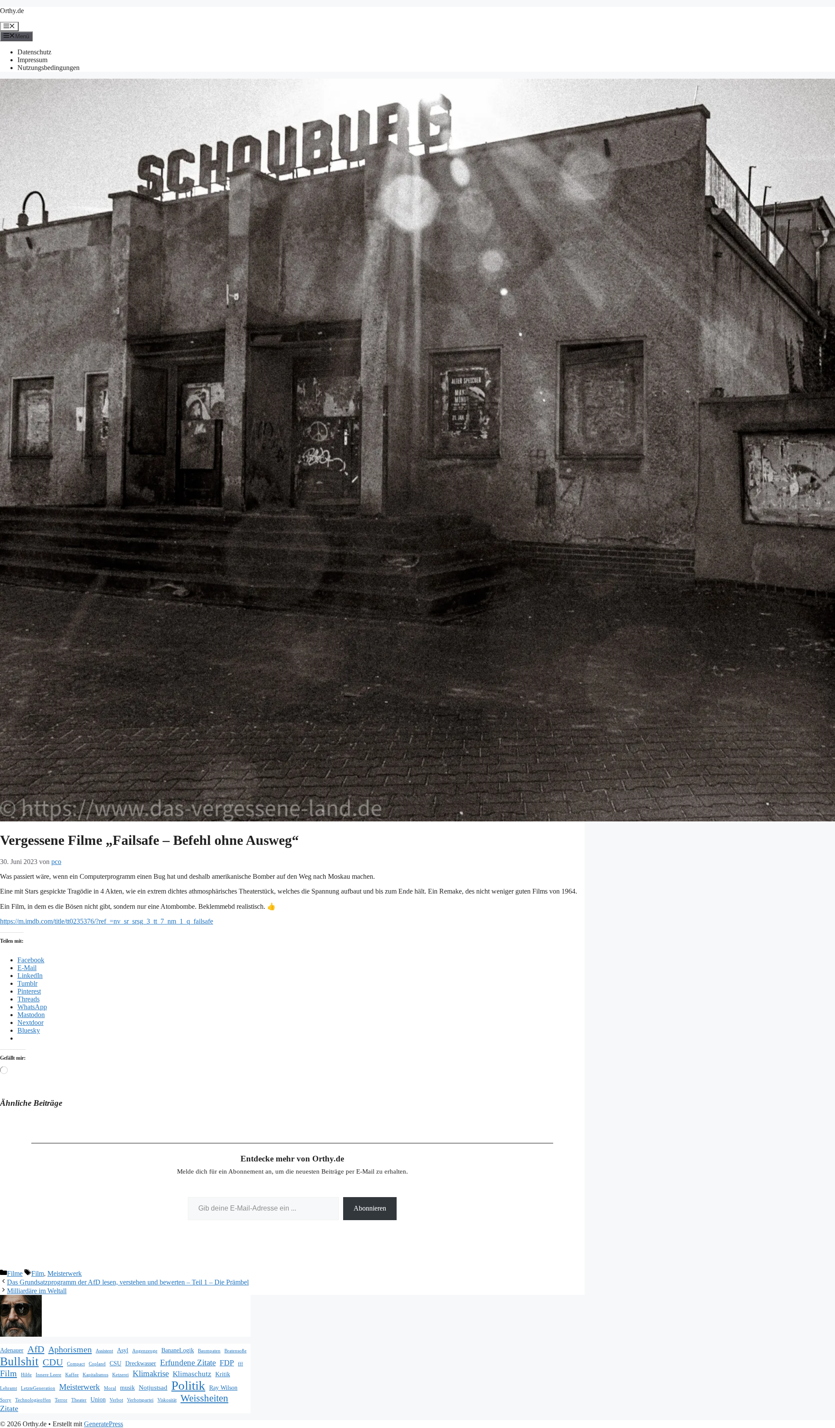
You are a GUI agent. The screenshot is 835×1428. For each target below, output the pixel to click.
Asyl (122, 1350)
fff (240, 1363)
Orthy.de (12, 10)
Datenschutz (34, 52)
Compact (76, 1363)
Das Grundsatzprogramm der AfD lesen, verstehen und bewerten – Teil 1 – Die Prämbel (128, 1282)
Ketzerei (120, 1374)
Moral (110, 1388)
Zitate (9, 1408)
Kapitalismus (95, 1374)
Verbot (116, 1400)
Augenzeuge (144, 1350)
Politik (188, 1385)
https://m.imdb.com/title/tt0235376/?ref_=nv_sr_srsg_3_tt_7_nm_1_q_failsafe (106, 921)
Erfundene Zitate (188, 1362)
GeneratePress (103, 1424)
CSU (115, 1363)
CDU (53, 1362)
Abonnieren (370, 1208)
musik (127, 1388)
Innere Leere (48, 1374)
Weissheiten (204, 1398)
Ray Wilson (223, 1388)
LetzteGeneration (38, 1388)
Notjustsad (153, 1387)
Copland (97, 1363)
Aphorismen (70, 1349)
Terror (61, 1400)
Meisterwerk (64, 1273)
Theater (79, 1400)
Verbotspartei (140, 1400)
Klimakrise (151, 1373)
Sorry (5, 1400)
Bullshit (19, 1361)
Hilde (26, 1374)
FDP (227, 1362)
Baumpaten (209, 1350)
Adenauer (11, 1350)
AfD (35, 1349)
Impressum (32, 59)
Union (98, 1399)
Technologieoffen (33, 1400)
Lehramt (8, 1388)
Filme (15, 1273)
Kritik (222, 1374)
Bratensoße (235, 1350)
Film (37, 1273)
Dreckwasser (140, 1363)
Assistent (104, 1350)
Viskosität (167, 1400)
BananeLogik (177, 1350)
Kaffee (72, 1374)
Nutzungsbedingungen (48, 67)
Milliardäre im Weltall (37, 1291)
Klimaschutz (192, 1374)
